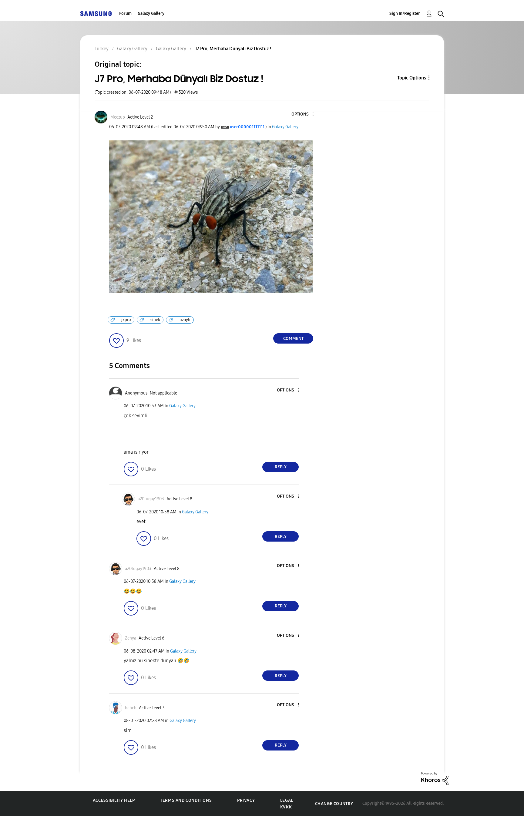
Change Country (334, 803)
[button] (303, 114)
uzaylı (185, 319)
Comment (293, 338)
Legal (286, 800)
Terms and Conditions (186, 800)
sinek (155, 319)
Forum (125, 13)
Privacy (246, 800)
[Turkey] (96, 13)
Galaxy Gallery (151, 13)
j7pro (126, 319)
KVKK (286, 807)
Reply (281, 466)
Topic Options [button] (411, 78)
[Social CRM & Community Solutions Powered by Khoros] (434, 778)
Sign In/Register (404, 13)
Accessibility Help (114, 800)
